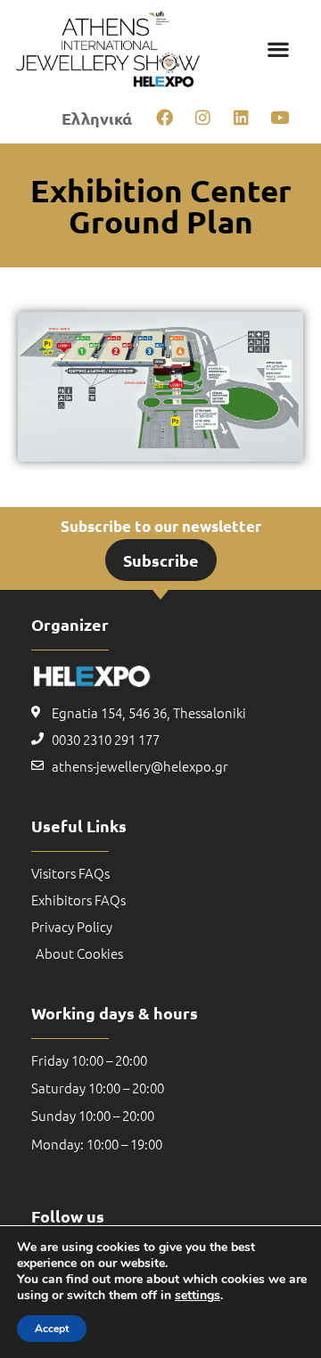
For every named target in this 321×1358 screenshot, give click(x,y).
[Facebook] (164, 118)
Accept (52, 1328)
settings (197, 1296)
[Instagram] (202, 118)
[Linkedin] (241, 118)
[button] (278, 48)
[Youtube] (279, 118)
